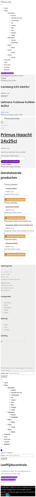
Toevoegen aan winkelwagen (10, 161)
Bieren (9, 45)
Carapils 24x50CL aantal (11, 194)
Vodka (13, 35)
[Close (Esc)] (1, 125)
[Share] (3, 125)
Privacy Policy (19, 368)
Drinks (6, 10)
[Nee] (9, 495)
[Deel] (5, 482)
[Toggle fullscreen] (5, 125)
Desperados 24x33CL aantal (12, 212)
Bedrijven (7, 69)
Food (5, 62)
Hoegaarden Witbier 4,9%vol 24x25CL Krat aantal (19, 231)
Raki (12, 28)
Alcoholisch (11, 13)
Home (6, 8)
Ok (7, 495)
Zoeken (3, 376)
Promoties (7, 60)
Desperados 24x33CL (12, 207)
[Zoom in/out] (6, 125)
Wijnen (10, 55)
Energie (13, 40)
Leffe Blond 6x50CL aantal (12, 249)
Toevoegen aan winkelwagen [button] (16, 200)
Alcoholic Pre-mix (16, 18)
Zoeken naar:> (5, 373)
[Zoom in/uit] (1, 482)
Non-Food (7, 65)
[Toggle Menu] (1, 379)
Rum (12, 30)
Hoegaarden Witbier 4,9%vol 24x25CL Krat (19, 225)
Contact (6, 67)
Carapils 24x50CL (11, 188)
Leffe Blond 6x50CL (12, 243)
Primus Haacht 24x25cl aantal (10, 156)
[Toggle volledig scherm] (3, 482)
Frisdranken (11, 37)
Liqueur (13, 25)
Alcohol (13, 15)
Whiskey (13, 33)
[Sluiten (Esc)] (6, 482)
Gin (12, 23)
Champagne (15, 20)
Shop (5, 327)
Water (9, 50)
